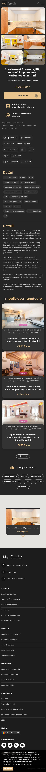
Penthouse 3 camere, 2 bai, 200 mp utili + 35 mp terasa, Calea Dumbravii (23, 388)
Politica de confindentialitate (12, 709)
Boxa (31, 177)
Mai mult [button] (28, 764)
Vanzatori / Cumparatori (10, 599)
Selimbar (7, 481)
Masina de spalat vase (13, 201)
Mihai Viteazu (36, 476)
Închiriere (28, 138)
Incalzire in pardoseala (13, 192)
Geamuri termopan (32, 187)
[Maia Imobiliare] (8, 3)
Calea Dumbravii (10, 476)
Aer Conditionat (10, 177)
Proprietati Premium (8, 594)
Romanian (9, 732)
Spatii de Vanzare (7, 650)
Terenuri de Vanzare (8, 656)
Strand (18, 481)
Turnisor (39, 481)
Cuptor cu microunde (13, 187)
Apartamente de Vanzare (10, 634)
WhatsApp (15, 116)
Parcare (7, 206)
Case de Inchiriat (7, 680)
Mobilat (28, 162)
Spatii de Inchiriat (7, 685)
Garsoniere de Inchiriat (9, 674)
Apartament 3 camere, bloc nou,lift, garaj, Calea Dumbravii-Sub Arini (23, 340)
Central (24, 476)
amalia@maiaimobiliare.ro (23, 107)
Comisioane (5, 610)
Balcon (22, 177)
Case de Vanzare (7, 645)
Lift (6, 197)
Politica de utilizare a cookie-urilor (14, 715)
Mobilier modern (31, 201)
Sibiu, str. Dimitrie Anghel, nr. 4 (17, 565)
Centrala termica (11, 182)
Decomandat (12, 162)
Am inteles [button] (8, 769)
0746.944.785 (11, 572)
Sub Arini (27, 144)
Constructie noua (28, 182)
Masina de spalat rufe (19, 197)
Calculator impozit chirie (10, 621)
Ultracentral (23, 487)
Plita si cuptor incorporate (14, 211)
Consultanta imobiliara (9, 605)
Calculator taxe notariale (10, 615)
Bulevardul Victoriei (14, 144)
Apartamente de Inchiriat (10, 669)
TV (6, 216)
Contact (4, 699)
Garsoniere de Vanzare (9, 640)
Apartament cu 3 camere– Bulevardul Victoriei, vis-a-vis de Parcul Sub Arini (23, 437)
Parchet (17, 206)
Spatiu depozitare (34, 211)
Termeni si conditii (8, 704)
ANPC (3, 720)
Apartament (12, 138)
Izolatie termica (31, 192)
